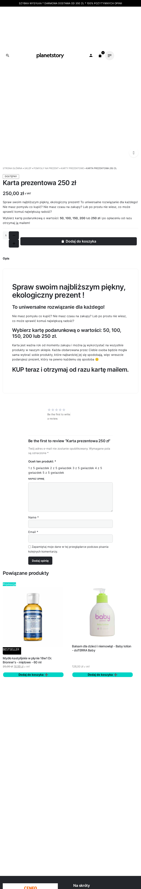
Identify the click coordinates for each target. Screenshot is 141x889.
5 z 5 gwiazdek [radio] (53, 472)
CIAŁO (41, 17)
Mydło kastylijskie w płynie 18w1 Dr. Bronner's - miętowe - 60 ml (27, 660)
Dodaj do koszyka (81, 241)
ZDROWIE (25, 26)
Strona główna (12, 168)
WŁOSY (68, 17)
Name (33, 517)
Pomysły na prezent (46, 168)
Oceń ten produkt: (42, 461)
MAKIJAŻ (27, 17)
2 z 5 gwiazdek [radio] (61, 468)
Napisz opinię (36, 478)
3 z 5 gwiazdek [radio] (83, 468)
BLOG (52, 26)
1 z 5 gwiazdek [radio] (38, 468)
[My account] (90, 55)
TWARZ (54, 17)
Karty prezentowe (33, 103)
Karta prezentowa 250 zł (38, 99)
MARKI (39, 26)
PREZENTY (84, 17)
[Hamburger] (109, 55)
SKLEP (27, 168)
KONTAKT (66, 26)
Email (33, 532)
